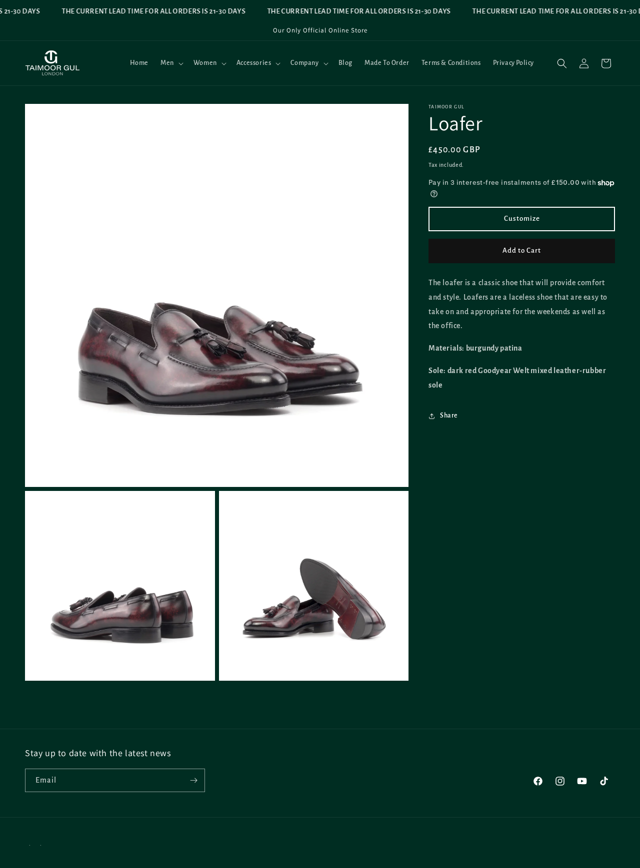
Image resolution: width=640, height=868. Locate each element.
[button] (171, 62)
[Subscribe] (193, 780)
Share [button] (449, 415)
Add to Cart (521, 251)
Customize (522, 219)
